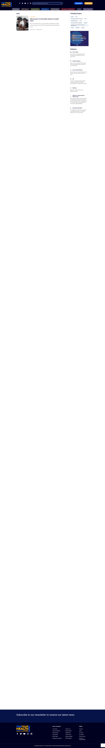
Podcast (81, 729)
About (80, 730)
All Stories (81, 734)
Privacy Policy (82, 736)
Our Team (81, 732)
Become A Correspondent (82, 739)
